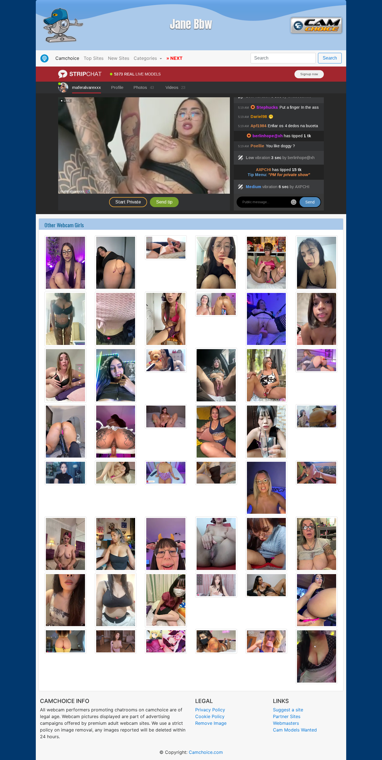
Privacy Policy (210, 709)
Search (330, 58)
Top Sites (93, 58)
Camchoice (68, 58)
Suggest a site (288, 709)
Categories (146, 58)
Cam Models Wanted (295, 730)
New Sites (118, 58)
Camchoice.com (206, 752)
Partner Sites (286, 716)
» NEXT (174, 58)
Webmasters (286, 723)
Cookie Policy (210, 716)
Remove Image (211, 723)
